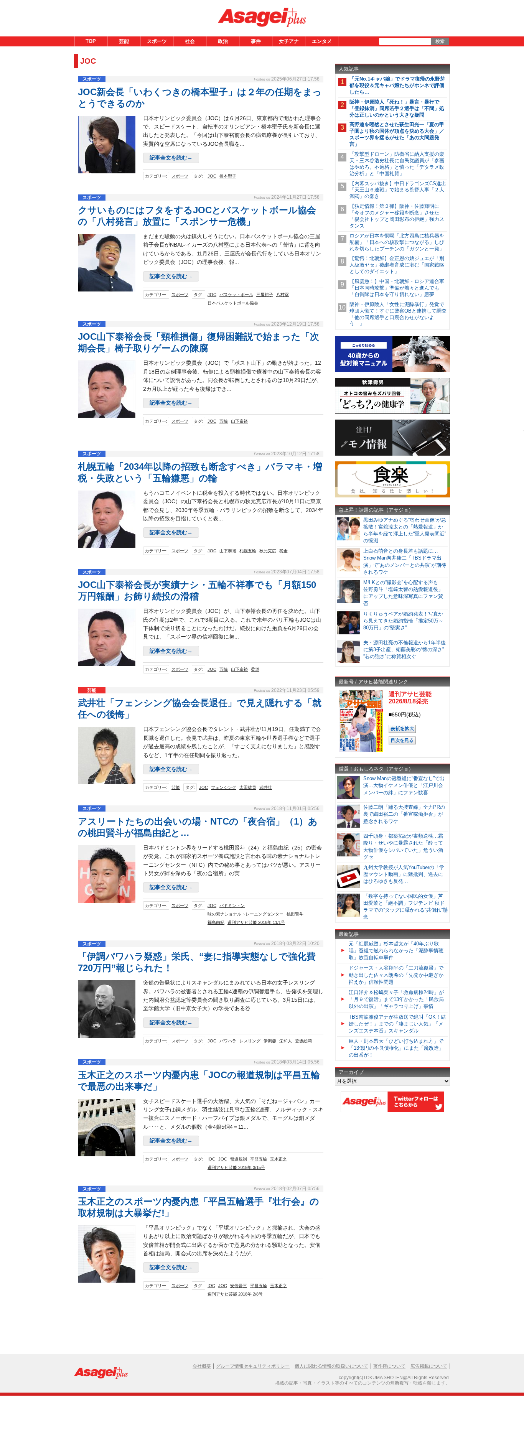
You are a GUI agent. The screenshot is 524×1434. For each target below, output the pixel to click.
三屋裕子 (264, 294)
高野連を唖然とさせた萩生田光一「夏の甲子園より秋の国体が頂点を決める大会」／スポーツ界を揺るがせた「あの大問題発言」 (396, 134)
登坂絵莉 (303, 1041)
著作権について (389, 1366)
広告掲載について (428, 1366)
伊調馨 (270, 1041)
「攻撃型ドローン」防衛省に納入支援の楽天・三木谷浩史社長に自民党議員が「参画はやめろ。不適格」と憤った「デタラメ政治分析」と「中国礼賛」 (396, 163)
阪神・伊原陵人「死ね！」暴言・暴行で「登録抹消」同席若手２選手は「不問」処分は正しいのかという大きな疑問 (396, 108)
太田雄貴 (247, 787)
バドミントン (232, 905)
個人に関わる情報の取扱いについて (331, 1366)
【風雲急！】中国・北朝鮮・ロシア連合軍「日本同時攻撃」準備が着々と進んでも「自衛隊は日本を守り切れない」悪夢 (396, 287)
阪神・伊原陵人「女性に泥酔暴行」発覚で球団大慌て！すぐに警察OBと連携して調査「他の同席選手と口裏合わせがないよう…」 (398, 314)
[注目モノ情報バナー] (392, 454)
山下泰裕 (239, 421)
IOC (211, 1159)
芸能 (124, 41)
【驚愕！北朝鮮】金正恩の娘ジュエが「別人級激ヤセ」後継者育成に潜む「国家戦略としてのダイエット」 (396, 264)
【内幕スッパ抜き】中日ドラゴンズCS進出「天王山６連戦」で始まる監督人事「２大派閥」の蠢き (397, 190)
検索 (440, 41)
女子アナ (289, 41)
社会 (190, 41)
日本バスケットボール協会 (233, 303)
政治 (223, 41)
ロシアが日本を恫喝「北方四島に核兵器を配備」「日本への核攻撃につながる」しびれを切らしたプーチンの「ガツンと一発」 (396, 242)
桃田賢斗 (295, 914)
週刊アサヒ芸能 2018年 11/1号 (256, 922)
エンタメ (322, 41)
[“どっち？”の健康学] (392, 412)
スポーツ (157, 41)
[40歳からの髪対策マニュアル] (392, 371)
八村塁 (282, 294)
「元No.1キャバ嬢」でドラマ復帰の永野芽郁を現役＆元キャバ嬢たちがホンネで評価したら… (397, 85)
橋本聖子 (227, 176)
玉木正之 (278, 1159)
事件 (256, 41)
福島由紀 (216, 922)
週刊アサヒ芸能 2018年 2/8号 (235, 1294)
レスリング (249, 1041)
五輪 (223, 421)
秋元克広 (267, 550)
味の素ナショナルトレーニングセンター (245, 914)
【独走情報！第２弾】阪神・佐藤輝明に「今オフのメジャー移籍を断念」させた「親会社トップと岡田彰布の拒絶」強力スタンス (396, 216)
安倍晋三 (238, 1285)
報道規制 (238, 1159)
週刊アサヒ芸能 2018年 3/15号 (236, 1167)
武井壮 (265, 787)
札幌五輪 (247, 550)
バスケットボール (236, 294)
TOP (91, 41)
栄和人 (285, 1041)
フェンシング (223, 787)
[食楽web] (392, 496)
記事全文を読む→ (171, 158)
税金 (283, 550)
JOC (212, 176)
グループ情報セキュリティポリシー (253, 1366)
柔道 (255, 669)
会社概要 (202, 1366)
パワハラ (227, 1041)
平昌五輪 (258, 1159)
